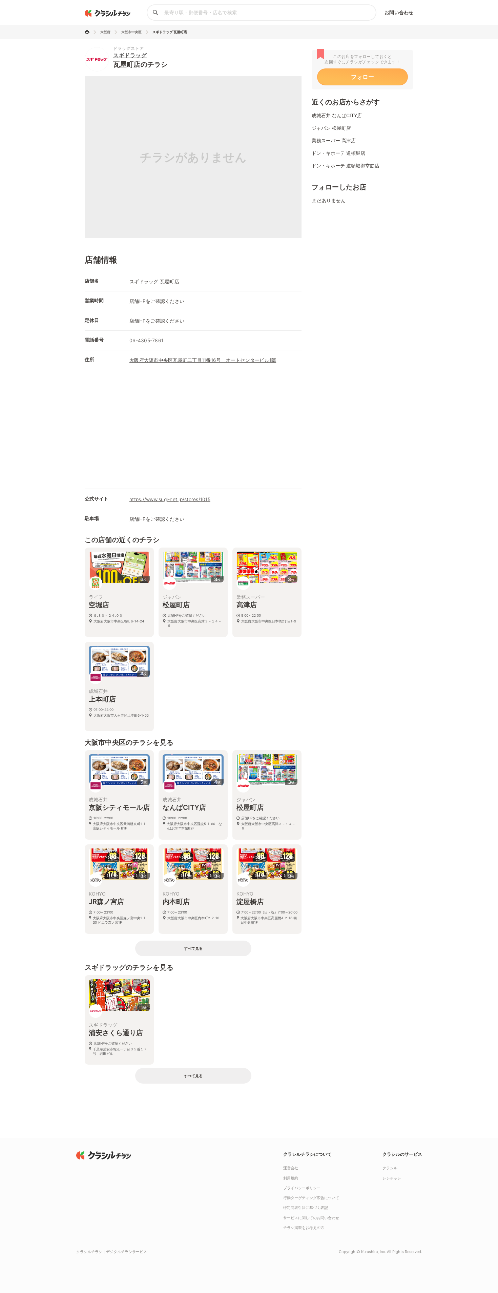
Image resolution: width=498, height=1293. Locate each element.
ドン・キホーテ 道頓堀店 (338, 153)
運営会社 (290, 1168)
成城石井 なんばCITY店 (337, 115)
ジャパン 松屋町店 (331, 128)
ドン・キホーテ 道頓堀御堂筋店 (345, 165)
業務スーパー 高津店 (334, 140)
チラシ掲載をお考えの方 (303, 1227)
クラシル (389, 1168)
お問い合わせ (399, 12)
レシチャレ (391, 1178)
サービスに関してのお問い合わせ (311, 1217)
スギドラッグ (130, 55)
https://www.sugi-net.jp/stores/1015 (169, 499)
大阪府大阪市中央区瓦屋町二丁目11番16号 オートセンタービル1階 (202, 360)
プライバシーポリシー (301, 1188)
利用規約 (290, 1178)
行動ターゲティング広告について (311, 1197)
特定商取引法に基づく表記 (305, 1207)
